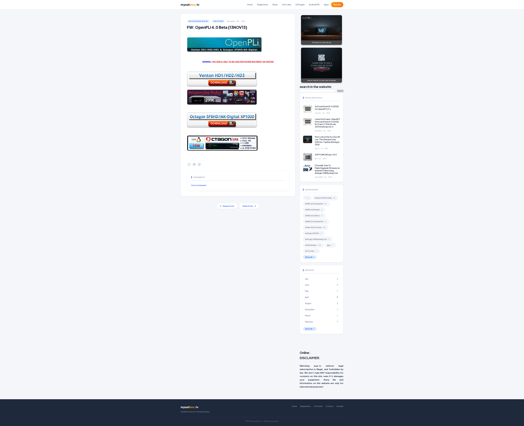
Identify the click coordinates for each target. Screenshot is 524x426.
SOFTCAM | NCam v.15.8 (326, 154)
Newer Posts (228, 206)
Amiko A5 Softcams (315, 227)
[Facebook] (189, 164)
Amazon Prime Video (325, 198)
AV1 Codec (311, 251)
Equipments (262, 4)
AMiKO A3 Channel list (316, 204)
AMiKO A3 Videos (313, 216)
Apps (326, 4)
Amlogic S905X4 (313, 233)
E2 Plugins (300, 4)
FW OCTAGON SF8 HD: (198, 21)
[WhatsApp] (199, 164)
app (330, 245)
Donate (337, 4)
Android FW (314, 4)
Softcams (286, 4)
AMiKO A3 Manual (313, 209)
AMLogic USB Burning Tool (317, 239)
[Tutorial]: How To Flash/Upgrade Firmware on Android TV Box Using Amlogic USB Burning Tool (327, 169)
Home (250, 4)
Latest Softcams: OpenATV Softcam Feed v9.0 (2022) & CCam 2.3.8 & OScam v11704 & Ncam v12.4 (327, 123)
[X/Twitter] (194, 164)
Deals (275, 4)
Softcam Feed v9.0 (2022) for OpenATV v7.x (327, 107)
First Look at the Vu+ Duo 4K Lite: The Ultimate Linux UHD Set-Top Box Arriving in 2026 (327, 141)
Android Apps (313, 245)
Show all (308, 257)
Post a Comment (198, 185)
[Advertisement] (366, 343)
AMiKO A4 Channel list (315, 221)
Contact (329, 406)
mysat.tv (190, 4)
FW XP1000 (218, 21)
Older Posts (247, 206)
